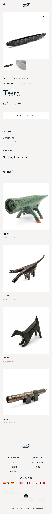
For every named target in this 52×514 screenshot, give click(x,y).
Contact (14, 471)
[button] (47, 4)
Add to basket (26, 115)
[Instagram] (26, 496)
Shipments (37, 462)
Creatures (25, 83)
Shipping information (15, 157)
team (14, 462)
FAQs (37, 467)
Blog (14, 467)
